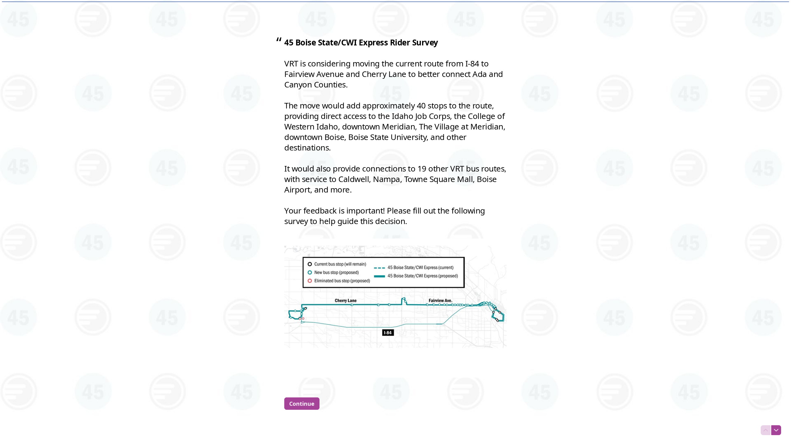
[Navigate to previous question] (766, 430)
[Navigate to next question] (776, 430)
